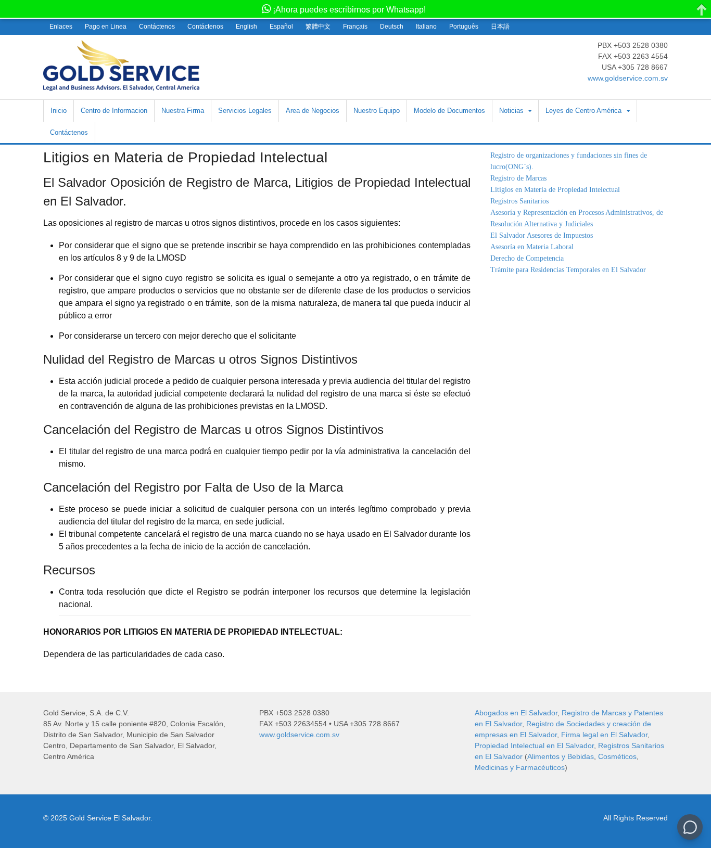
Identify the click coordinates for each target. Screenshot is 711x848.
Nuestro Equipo (376, 110)
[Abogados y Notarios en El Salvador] (121, 85)
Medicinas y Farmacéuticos (520, 767)
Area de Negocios (312, 110)
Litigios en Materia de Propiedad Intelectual (555, 190)
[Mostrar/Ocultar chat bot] (690, 827)
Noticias (511, 110)
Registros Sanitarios (519, 201)
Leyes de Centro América (583, 110)
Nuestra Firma (182, 110)
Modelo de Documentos (449, 110)
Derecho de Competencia (527, 258)
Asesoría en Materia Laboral (532, 247)
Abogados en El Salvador (516, 713)
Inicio (58, 110)
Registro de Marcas (518, 178)
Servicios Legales (245, 110)
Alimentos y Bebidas (560, 756)
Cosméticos (617, 756)
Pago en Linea (105, 26)
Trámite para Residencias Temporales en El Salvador (568, 270)
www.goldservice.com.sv (628, 78)
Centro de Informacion (114, 110)
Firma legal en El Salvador (604, 734)
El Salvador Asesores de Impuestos (541, 235)
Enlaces (60, 26)
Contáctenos (157, 26)
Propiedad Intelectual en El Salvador (534, 745)
